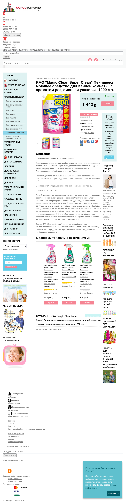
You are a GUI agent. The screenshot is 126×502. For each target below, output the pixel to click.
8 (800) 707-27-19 (15, 482)
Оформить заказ (9, 47)
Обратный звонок (12, 35)
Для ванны (10, 114)
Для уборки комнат (14, 122)
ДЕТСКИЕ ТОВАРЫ (12, 211)
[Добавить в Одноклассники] (85, 141)
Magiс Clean (89, 133)
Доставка (11, 421)
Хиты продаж (13, 436)
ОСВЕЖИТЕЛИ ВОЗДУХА (10, 151)
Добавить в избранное (89, 114)
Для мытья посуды (14, 101)
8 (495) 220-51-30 (15, 479)
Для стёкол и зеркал (14, 125)
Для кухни (10, 111)
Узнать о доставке (109, 157)
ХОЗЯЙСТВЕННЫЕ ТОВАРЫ (12, 143)
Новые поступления (16, 434)
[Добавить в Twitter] (92, 141)
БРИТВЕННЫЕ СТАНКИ (14, 220)
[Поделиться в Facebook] (88, 141)
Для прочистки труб (14, 129)
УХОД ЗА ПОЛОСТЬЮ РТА (14, 205)
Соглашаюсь (113, 493)
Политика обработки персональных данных (26, 429)
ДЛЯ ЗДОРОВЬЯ (15, 157)
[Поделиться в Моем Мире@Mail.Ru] (81, 144)
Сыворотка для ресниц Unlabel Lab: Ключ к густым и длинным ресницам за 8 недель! (108, 202)
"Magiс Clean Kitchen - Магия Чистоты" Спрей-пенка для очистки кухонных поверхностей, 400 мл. (69, 272)
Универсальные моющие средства (13, 137)
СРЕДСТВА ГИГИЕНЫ (13, 199)
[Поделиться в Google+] (96, 141)
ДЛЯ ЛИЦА (9, 166)
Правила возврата (15, 442)
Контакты (12, 426)
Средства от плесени (15, 133)
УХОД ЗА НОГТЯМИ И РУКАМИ (14, 188)
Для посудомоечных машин (14, 106)
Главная (11, 439)
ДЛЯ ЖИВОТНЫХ (12, 233)
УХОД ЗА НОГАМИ (12, 194)
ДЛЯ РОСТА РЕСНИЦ (13, 162)
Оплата (11, 424)
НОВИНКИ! (13, 80)
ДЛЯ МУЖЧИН (10, 215)
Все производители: (10, 249)
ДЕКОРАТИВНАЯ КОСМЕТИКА (11, 172)
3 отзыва (58, 290)
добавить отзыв (86, 120)
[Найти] (4, 66)
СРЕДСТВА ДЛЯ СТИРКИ (11, 91)
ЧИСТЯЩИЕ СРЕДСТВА (14, 97)
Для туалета (11, 118)
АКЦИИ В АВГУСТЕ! (20, 50)
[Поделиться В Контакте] (81, 141)
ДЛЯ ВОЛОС (10, 178)
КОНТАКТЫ (65, 50)
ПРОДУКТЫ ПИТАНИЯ (14, 224)
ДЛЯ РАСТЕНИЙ (11, 229)
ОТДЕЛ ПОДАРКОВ (16, 85)
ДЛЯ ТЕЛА (8, 183)
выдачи (9, 20)
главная (7, 50)
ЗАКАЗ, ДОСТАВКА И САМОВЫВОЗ (44, 50)
